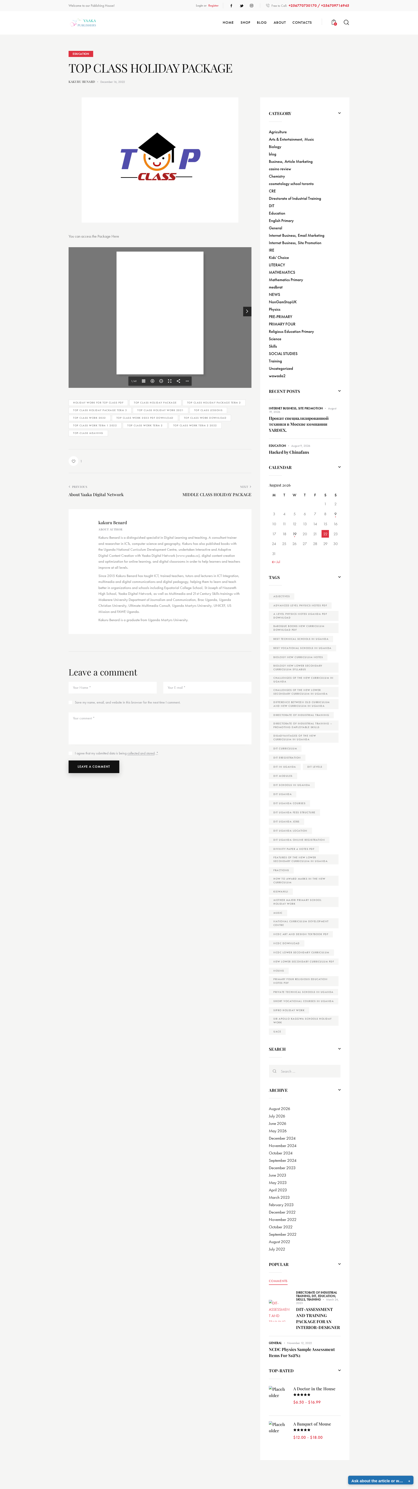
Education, (327, 1296)
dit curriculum (285, 748)
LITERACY (277, 265)
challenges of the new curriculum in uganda (303, 679)
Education (81, 54)
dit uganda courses (289, 803)
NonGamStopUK (283, 302)
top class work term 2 (145, 425)
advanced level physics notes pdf (300, 605)
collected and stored (141, 753)
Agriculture (278, 132)
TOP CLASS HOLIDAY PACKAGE (155, 402)
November (283, 1145)
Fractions (281, 870)
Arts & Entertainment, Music (291, 139)
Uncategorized (281, 368)
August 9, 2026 (300, 446)
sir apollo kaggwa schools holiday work (302, 1020)
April (278, 1190)
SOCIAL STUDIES (283, 353)
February (281, 1204)
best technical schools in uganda (301, 639)
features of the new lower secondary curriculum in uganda (300, 859)
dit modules (283, 776)
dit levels (314, 767)
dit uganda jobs (286, 821)
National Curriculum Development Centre (301, 923)
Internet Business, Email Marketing (296, 235)
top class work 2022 (89, 418)
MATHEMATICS (282, 272)
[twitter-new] (241, 6)
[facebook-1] (231, 6)
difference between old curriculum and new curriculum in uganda (301, 704)
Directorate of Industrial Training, (316, 1294)
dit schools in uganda (291, 785)
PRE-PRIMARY (280, 316)
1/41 (134, 381)
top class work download (205, 418)
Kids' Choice (279, 257)
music (278, 913)
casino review (280, 169)
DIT (271, 205)
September (283, 1160)
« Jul (277, 561)
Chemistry (277, 176)
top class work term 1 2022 (95, 425)
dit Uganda (282, 794)
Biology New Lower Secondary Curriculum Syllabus (297, 667)
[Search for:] (305, 1071)
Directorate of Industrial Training (295, 198)
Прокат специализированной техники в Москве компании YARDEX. (299, 424)
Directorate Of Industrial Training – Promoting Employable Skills (302, 725)
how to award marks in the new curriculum (299, 880)
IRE (271, 250)
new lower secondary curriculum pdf (303, 961)
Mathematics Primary (286, 279)
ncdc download (286, 943)
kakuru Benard (112, 522)
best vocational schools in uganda (302, 648)
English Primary (281, 220)
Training (275, 361)
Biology (275, 146)
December (282, 1138)
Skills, (301, 1299)
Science (275, 339)
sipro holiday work (289, 1010)
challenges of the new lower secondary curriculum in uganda (300, 691)
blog (272, 154)
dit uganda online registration (299, 840)
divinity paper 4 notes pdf (293, 849)
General (275, 228)
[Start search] (346, 22)
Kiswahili (280, 891)
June (277, 1123)
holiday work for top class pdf (98, 402)
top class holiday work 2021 (160, 410)
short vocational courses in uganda (303, 1001)
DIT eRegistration (287, 757)
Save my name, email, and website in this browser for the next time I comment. (127, 702)
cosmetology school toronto (291, 183)
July (277, 1116)
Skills (273, 346)
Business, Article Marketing (291, 161)
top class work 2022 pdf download (145, 418)
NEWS (274, 294)
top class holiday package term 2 (214, 402)
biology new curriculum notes (298, 657)
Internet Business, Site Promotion (295, 242)
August (279, 1108)
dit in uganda (284, 767)
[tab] (278, 1281)
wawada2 (277, 376)
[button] (75, 461)
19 (295, 533)
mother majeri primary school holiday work (297, 901)
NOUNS (278, 970)
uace (277, 1031)
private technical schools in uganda (303, 992)
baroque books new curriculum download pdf (298, 628)
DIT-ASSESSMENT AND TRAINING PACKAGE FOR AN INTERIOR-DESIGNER (318, 1318)
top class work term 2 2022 (195, 425)
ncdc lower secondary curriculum (301, 952)
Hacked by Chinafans (289, 452)
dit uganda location (290, 830)
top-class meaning (88, 433)
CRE (272, 191)
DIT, (315, 1296)
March (279, 1197)
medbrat (276, 287)
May (278, 1131)
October (281, 1153)
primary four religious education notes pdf (300, 981)
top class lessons (208, 410)
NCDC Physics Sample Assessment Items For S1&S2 (302, 1352)
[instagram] (251, 6)
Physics (274, 309)
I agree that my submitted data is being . (116, 753)
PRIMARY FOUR (282, 324)
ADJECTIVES (281, 596)
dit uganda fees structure (294, 812)
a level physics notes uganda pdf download (300, 615)
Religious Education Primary (291, 331)
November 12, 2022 (299, 1343)
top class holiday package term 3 (100, 410)
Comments (278, 1281)
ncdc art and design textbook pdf (300, 934)
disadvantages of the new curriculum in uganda (294, 737)
